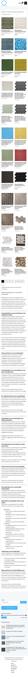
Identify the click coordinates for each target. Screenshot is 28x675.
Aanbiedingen (14, 668)
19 (17, 281)
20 (19, 281)
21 (22, 281)
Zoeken (3, 600)
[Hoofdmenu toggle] (25, 3)
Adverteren (13, 665)
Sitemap (12, 670)
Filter (4, 617)
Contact (12, 672)
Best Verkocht (14, 666)
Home (12, 663)
